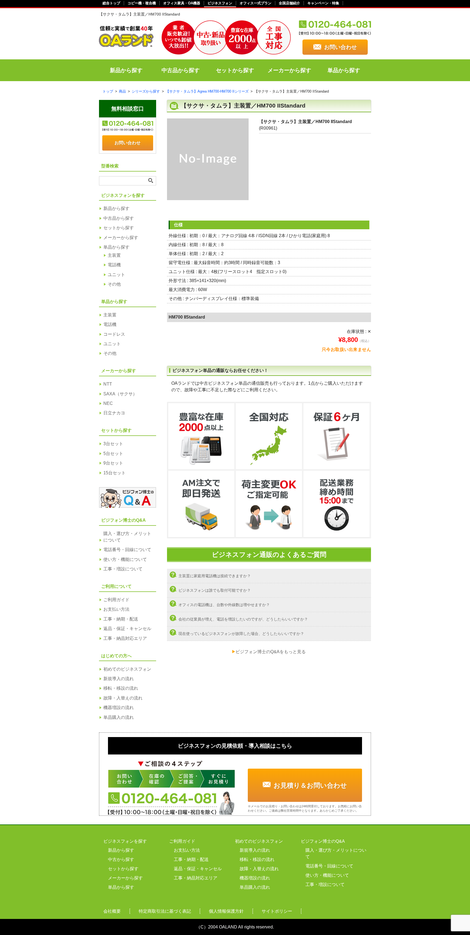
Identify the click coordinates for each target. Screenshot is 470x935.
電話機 (114, 264)
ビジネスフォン (220, 3)
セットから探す (235, 70)
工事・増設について (123, 569)
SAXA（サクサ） (120, 394)
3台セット (113, 443)
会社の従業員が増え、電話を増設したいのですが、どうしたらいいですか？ (243, 619)
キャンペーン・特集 (323, 3)
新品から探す (126, 70)
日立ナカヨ (114, 413)
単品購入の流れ (118, 717)
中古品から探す (181, 70)
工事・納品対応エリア (125, 638)
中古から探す (121, 859)
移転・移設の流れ (120, 688)
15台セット (114, 472)
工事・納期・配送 (120, 619)
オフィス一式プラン (255, 3)
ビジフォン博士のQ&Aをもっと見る (271, 651)
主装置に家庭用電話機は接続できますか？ (214, 576)
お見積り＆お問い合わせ (310, 785)
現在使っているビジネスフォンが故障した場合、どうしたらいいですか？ (241, 633)
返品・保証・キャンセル (127, 628)
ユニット (116, 274)
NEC (108, 403)
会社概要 (112, 911)
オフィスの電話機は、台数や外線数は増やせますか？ (224, 605)
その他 (114, 284)
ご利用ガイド (116, 599)
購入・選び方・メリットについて (127, 536)
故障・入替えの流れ (123, 698)
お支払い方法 (116, 609)
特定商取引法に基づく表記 (165, 911)
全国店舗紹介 (289, 3)
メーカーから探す (289, 70)
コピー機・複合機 (142, 3)
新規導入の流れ (118, 678)
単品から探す (343, 70)
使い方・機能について (125, 559)
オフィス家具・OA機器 (181, 3)
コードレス (114, 334)
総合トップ (111, 3)
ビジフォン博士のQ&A (323, 841)
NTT (107, 384)
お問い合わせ (340, 47)
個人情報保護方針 (226, 911)
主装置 (114, 255)
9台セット (113, 463)
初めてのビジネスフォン (127, 669)
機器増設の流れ (118, 707)
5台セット (113, 453)
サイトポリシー (277, 911)
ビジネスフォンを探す (125, 841)
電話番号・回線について (127, 549)
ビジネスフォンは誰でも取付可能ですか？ (214, 590)
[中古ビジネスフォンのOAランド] (126, 44)
